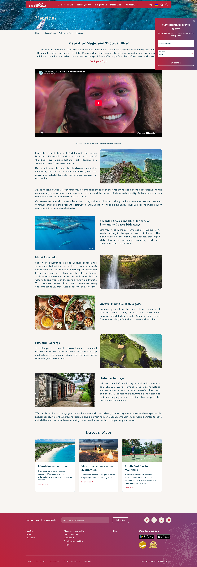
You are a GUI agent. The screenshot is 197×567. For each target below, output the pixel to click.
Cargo (66, 544)
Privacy (28, 561)
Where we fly (65, 33)
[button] (156, 5)
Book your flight (98, 61)
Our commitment (71, 534)
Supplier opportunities (73, 541)
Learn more (43, 484)
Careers (29, 534)
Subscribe (120, 520)
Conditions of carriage (72, 561)
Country (162, 52)
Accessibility (54, 561)
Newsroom (30, 538)
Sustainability (69, 538)
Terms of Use (40, 561)
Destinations (50, 33)
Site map (87, 561)
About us (29, 531)
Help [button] (150, 5)
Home (37, 33)
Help (115, 531)
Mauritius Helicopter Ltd (74, 531)
